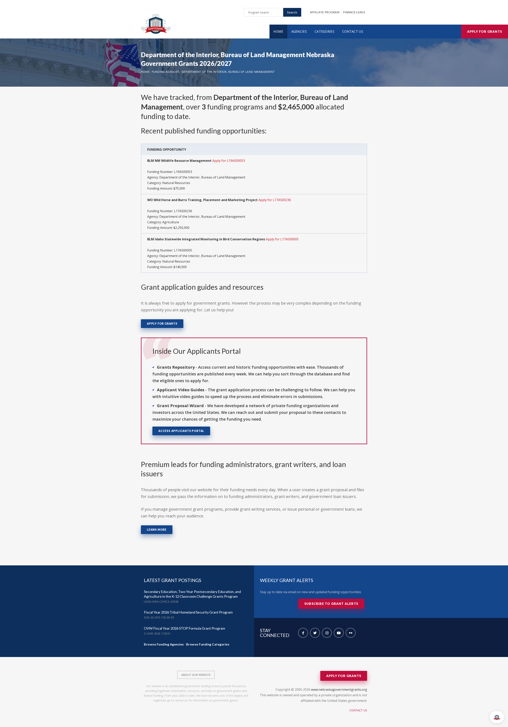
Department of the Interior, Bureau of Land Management (228, 72)
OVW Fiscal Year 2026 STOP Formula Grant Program (184, 628)
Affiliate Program (324, 12)
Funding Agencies (166, 72)
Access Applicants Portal (181, 431)
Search (292, 12)
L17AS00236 (183, 211)
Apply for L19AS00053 (228, 160)
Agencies (299, 31)
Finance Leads (354, 12)
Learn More (156, 529)
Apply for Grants (484, 31)
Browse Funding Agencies (164, 644)
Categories (324, 31)
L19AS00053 (183, 172)
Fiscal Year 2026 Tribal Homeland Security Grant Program (188, 612)
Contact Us (352, 31)
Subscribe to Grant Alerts (331, 603)
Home (278, 31)
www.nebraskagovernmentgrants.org (339, 689)
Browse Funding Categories (208, 644)
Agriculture (170, 222)
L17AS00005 (183, 250)
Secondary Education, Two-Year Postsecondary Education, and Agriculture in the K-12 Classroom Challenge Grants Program (192, 593)
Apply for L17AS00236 (274, 200)
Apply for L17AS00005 (282, 239)
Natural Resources (176, 183)
